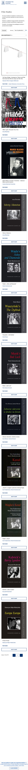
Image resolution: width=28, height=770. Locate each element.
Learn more (21, 765)
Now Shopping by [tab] (6, 35)
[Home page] (9, 3)
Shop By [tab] (4, 30)
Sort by (11, 30)
